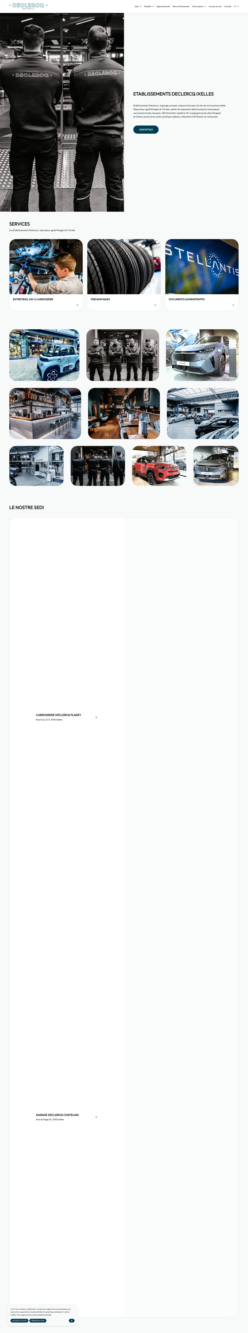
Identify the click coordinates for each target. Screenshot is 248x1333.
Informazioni (197, 6)
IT (235, 6)
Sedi (136, 6)
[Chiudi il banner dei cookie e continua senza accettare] (72, 1321)
